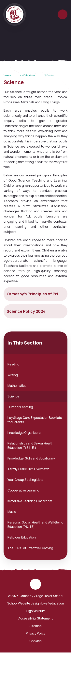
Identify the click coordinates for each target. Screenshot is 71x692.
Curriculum (27, 75)
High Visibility (35, 611)
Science (49, 75)
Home (7, 75)
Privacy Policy (35, 633)
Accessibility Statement (35, 618)
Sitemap (36, 626)
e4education (54, 603)
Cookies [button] (35, 641)
